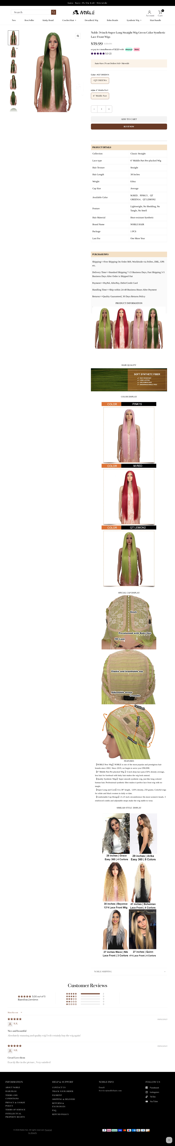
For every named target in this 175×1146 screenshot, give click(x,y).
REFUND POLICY (60, 1114)
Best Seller (29, 20)
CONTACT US (59, 1087)
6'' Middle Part (100, 96)
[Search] (33, 12)
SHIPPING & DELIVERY (63, 1099)
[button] (98, 53)
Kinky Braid (48, 20)
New (14, 20)
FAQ (54, 1110)
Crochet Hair (68, 20)
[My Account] (150, 12)
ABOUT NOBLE (12, 1087)
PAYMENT (57, 1095)
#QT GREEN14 (100, 80)
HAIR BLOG (11, 1091)
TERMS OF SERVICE (15, 1110)
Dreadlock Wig (91, 20)
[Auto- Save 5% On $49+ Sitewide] (87, 3)
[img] (14, 1019)
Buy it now (129, 127)
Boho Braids (112, 20)
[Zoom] (78, 36)
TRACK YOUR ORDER (62, 1091)
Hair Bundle (155, 20)
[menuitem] (15, 20)
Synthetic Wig (133, 20)
